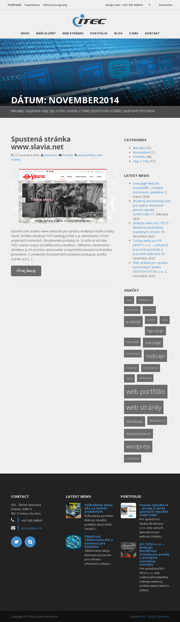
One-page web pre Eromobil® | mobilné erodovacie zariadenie (148, 187)
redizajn (155, 355)
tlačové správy (150, 367)
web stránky (143, 407)
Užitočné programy (55, 5)
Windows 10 (157, 420)
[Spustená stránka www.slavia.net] (62, 195)
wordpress (138, 446)
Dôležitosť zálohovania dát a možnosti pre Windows (99, 541)
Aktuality (139, 148)
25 (73, 510)
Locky (164, 319)
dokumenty (132, 309)
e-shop (133, 321)
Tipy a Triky (141, 161)
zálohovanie (132, 458)
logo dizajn (155, 330)
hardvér (151, 319)
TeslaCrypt (131, 367)
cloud (129, 300)
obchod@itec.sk (31, 528)
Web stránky (73, 33)
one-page (153, 342)
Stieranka (50, 155)
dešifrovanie (145, 300)
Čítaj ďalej (26, 271)
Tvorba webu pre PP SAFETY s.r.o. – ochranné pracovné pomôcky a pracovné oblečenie (150, 247)
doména (149, 309)
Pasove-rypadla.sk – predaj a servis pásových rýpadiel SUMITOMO (154, 510)
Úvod (25, 33)
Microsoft (132, 342)
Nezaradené (141, 152)
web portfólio (86, 155)
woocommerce (138, 433)
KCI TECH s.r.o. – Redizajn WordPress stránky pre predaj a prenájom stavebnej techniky (154, 554)
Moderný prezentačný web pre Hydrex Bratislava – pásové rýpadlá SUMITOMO (152, 207)
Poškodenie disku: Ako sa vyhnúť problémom (99, 508)
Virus (129, 378)
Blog (118, 33)
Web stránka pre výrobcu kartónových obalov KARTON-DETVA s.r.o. (150, 267)
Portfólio (99, 33)
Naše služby (46, 33)
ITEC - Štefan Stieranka (154, 616)
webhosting (145, 377)
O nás (133, 33)
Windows (134, 421)
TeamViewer (32, 5)
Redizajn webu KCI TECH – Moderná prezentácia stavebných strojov (152, 227)
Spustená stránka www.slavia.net (41, 142)
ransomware (132, 353)
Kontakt (152, 33)
